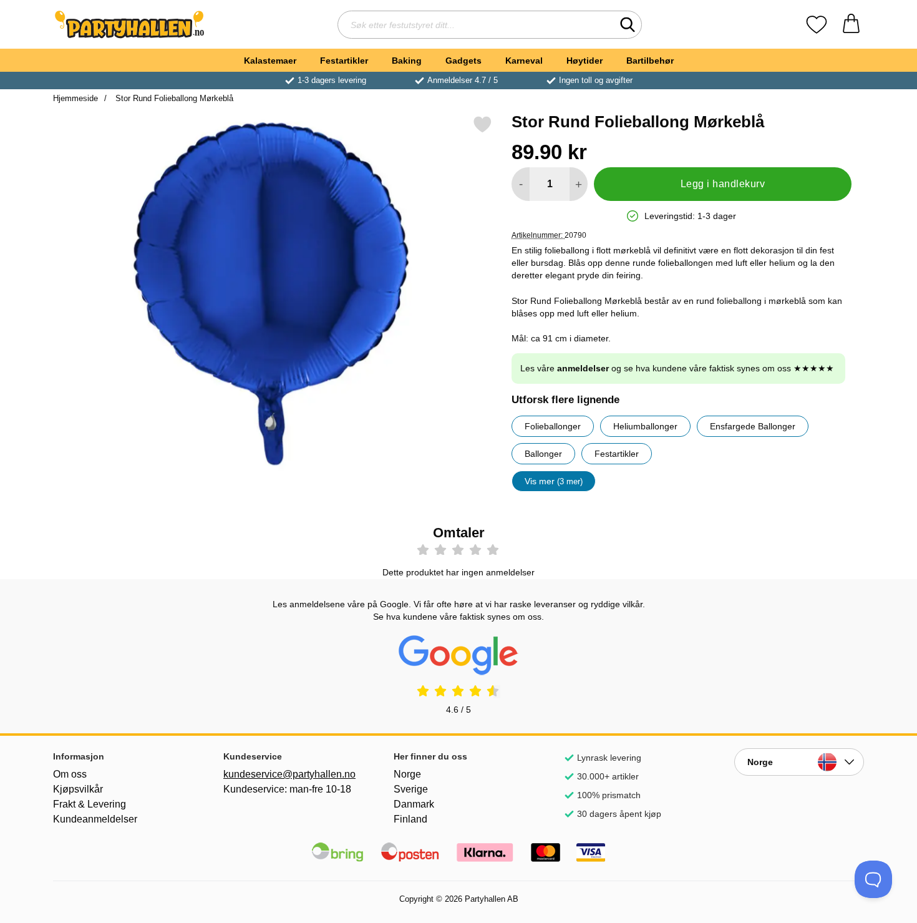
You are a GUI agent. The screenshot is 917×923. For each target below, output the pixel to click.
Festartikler (344, 61)
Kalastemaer (270, 61)
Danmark (414, 804)
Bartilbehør (650, 61)
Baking (407, 61)
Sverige (411, 789)
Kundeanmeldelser (95, 819)
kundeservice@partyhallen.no (288, 774)
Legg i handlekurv (723, 183)
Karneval (524, 61)
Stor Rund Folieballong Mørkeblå (173, 98)
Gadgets (463, 61)
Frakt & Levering (89, 804)
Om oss (70, 774)
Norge (407, 774)
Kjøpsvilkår (78, 789)
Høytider (584, 61)
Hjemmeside (75, 98)
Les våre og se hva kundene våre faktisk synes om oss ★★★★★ (677, 368)
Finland (410, 819)
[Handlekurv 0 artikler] (851, 24)
